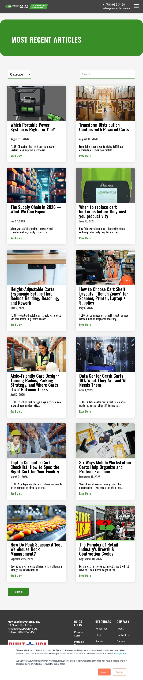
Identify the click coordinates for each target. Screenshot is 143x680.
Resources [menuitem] (101, 628)
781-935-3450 (26, 632)
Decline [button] (119, 671)
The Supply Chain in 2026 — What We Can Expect (36, 209)
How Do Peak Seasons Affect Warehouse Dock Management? (36, 549)
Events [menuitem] (99, 641)
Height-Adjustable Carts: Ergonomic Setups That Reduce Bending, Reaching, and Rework (34, 296)
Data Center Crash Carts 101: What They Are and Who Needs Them (104, 380)
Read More (16, 156)
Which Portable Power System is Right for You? (32, 127)
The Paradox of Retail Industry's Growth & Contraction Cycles (98, 549)
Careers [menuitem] (121, 641)
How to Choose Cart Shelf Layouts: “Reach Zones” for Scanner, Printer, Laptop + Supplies (103, 296)
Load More (18, 591)
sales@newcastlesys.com (116, 8)
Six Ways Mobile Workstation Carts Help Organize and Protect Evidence (105, 467)
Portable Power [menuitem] (79, 643)
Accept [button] (104, 671)
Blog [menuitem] (98, 635)
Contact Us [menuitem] (123, 635)
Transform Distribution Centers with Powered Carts (104, 127)
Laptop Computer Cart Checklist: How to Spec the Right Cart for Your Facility (34, 467)
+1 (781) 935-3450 (114, 4)
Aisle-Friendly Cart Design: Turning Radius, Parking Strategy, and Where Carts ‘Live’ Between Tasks (34, 382)
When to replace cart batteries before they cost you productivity (103, 211)
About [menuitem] (120, 628)
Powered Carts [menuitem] (79, 634)
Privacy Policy (119, 653)
